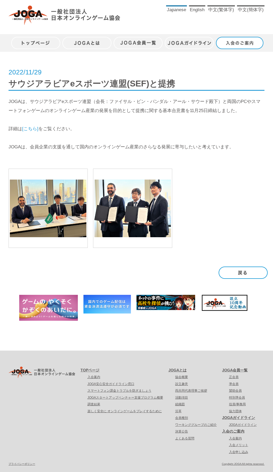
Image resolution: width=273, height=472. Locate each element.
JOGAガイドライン (189, 40)
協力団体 (235, 411)
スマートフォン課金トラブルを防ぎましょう (119, 390)
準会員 (234, 384)
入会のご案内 (240, 40)
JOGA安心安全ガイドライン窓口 (110, 384)
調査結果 (93, 404)
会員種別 (181, 418)
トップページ (35, 40)
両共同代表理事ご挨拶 (191, 390)
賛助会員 (235, 390)
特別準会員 (237, 397)
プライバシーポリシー (22, 463)
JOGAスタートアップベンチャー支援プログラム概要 (125, 397)
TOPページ (90, 370)
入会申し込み (238, 452)
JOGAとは (87, 40)
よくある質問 (184, 438)
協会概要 (181, 377)
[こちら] (30, 128)
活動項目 (181, 397)
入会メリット (238, 445)
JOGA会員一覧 (138, 40)
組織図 (180, 404)
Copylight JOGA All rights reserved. (243, 463)
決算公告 (181, 431)
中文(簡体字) (251, 9)
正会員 (234, 377)
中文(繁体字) (221, 9)
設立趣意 (181, 384)
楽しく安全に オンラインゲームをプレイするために (124, 411)
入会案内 (93, 377)
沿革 (178, 411)
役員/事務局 (237, 404)
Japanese (176, 9)
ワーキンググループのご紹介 (196, 425)
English (197, 9)
